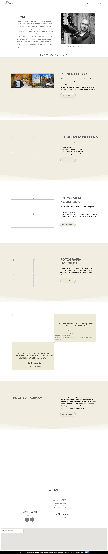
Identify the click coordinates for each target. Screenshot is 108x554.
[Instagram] (32, 519)
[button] (67, 95)
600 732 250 (34, 363)
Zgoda (86, 552)
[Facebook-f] (27, 519)
